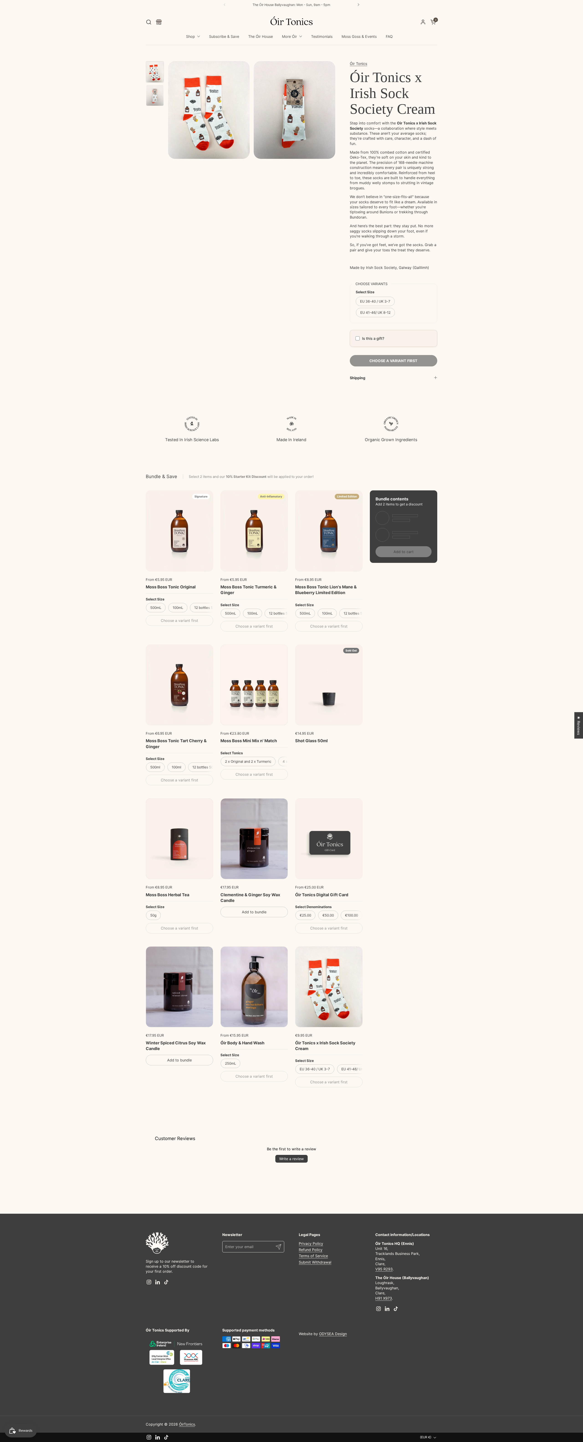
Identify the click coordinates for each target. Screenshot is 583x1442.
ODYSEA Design (333, 1333)
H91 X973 (383, 1298)
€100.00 (351, 915)
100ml (176, 767)
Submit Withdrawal (315, 1262)
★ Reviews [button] (578, 725)
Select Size (155, 599)
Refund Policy (310, 1249)
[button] (148, 22)
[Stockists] (159, 22)
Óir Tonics (358, 63)
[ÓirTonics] (291, 22)
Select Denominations (313, 907)
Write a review (291, 1158)
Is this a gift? (373, 338)
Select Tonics (231, 753)
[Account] (423, 22)
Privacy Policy (311, 1243)
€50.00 (328, 915)
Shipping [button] (357, 378)
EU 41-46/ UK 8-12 (375, 312)
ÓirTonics (187, 1424)
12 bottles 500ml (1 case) (212, 767)
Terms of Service (313, 1256)
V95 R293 (384, 1269)
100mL (178, 607)
